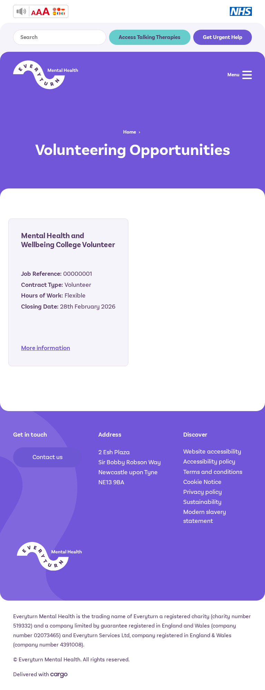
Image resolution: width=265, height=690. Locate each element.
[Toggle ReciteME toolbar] (40, 11)
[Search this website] (93, 37)
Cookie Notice (202, 482)
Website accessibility (212, 451)
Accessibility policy (209, 461)
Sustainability (202, 502)
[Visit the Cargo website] (59, 675)
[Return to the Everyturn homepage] (45, 74)
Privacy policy (202, 492)
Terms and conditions (212, 472)
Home (129, 132)
